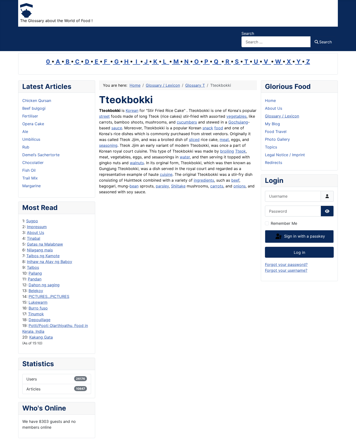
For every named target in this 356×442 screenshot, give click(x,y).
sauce (116, 127)
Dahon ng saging (44, 284)
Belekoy (36, 290)
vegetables (236, 116)
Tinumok (36, 313)
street (104, 116)
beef (235, 180)
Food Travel (275, 131)
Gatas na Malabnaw (45, 244)
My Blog (272, 123)
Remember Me (284, 223)
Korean (132, 110)
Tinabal (33, 238)
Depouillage (39, 319)
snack (207, 127)
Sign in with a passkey (304, 236)
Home (270, 100)
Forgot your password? (286, 264)
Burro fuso (38, 308)
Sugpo (32, 220)
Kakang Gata (41, 337)
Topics (271, 147)
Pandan (34, 279)
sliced (194, 139)
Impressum (37, 226)
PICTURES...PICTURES (49, 296)
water (185, 157)
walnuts (137, 162)
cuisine (166, 174)
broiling (227, 151)
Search (247, 33)
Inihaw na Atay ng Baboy (49, 261)
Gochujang (238, 122)
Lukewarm (38, 302)
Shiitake (178, 186)
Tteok (240, 151)
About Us (35, 232)
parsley (162, 186)
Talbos (33, 267)
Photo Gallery (277, 139)
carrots (216, 186)
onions (239, 186)
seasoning (108, 145)
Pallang (35, 273)
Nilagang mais (40, 250)
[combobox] (276, 41)
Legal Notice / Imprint (285, 154)
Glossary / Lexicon (282, 116)
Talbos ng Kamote (43, 255)
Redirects (273, 162)
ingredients (204, 180)
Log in (299, 252)
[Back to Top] (347, 433)
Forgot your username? (286, 270)
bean (134, 186)
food (218, 127)
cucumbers (187, 122)
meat (224, 139)
